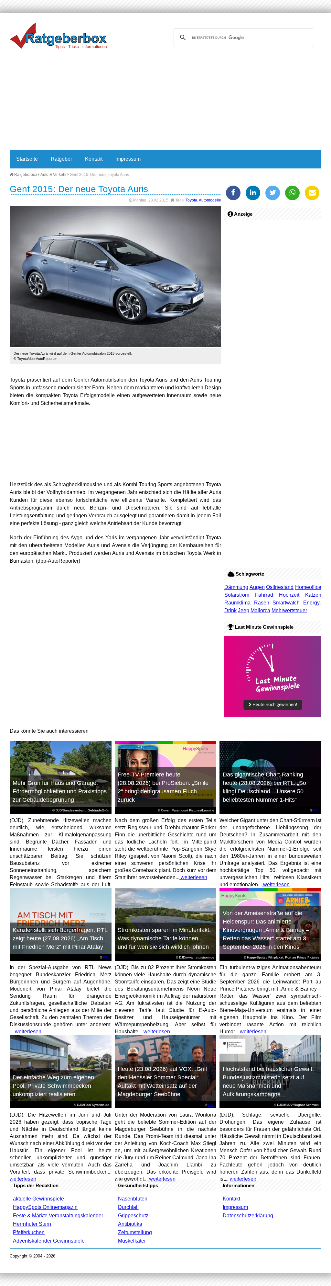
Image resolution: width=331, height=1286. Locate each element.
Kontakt (93, 159)
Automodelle (210, 200)
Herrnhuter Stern (32, 1224)
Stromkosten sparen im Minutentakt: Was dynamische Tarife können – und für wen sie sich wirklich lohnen (164, 938)
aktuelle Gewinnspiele (38, 1198)
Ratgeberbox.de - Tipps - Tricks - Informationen (58, 36)
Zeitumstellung (135, 1232)
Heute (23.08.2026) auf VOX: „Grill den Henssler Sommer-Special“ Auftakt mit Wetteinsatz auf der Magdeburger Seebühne (162, 1081)
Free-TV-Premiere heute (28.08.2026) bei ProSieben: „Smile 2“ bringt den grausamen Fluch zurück (163, 787)
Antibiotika (130, 1224)
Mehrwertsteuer (289, 610)
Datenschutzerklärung (248, 1215)
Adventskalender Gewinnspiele (49, 1241)
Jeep (243, 610)
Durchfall (128, 1207)
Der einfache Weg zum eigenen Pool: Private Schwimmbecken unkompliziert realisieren (53, 1085)
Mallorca (260, 610)
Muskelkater (132, 1241)
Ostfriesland (280, 587)
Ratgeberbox (25, 174)
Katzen (313, 595)
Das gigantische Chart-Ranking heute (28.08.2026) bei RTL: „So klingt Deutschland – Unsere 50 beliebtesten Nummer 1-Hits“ (264, 787)
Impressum (128, 159)
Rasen (261, 602)
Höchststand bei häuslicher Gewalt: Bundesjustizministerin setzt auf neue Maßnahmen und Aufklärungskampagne (268, 1081)
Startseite (27, 159)
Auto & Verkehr (53, 174)
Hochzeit (289, 595)
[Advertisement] (165, 101)
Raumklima (237, 602)
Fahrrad (264, 595)
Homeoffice (308, 587)
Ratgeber (61, 159)
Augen (257, 587)
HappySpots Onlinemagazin (45, 1207)
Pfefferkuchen (29, 1232)
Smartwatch (286, 602)
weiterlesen (193, 877)
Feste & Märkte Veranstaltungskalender (58, 1215)
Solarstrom (236, 595)
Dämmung (236, 587)
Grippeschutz (133, 1215)
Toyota (191, 200)
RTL (316, 810)
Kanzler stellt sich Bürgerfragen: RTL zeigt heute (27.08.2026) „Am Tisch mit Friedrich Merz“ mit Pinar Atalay (60, 938)
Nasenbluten (132, 1198)
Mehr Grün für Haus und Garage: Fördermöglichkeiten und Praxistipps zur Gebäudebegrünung (60, 791)
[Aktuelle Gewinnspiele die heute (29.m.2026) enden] (272, 715)
